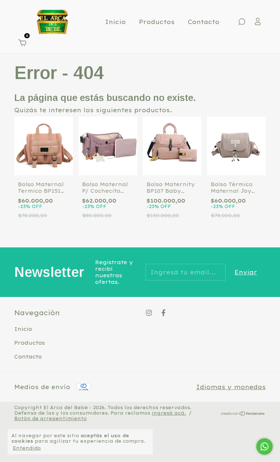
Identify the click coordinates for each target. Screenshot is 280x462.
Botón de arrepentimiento (50, 418)
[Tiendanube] (243, 414)
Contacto (203, 22)
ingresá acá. (169, 413)
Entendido (27, 448)
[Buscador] (242, 22)
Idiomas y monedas (231, 387)
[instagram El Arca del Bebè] (148, 312)
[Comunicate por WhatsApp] (264, 446)
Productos (157, 22)
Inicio (115, 22)
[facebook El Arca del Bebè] (163, 312)
